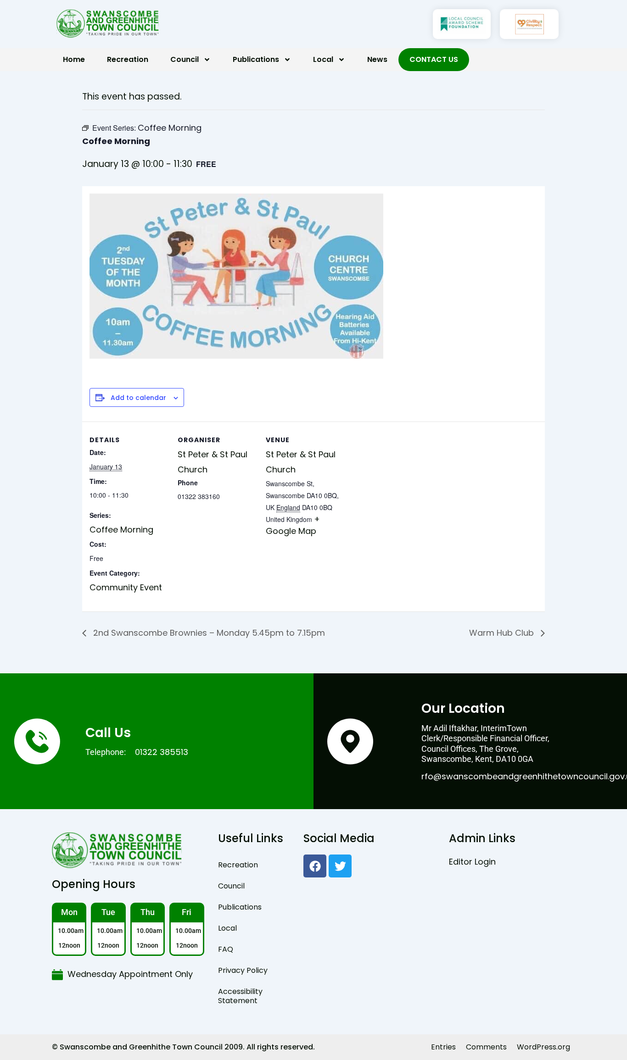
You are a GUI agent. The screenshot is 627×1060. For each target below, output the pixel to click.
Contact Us (433, 59)
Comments (486, 1047)
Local (323, 59)
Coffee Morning (121, 529)
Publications (256, 59)
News (377, 59)
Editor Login (472, 861)
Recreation (127, 59)
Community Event (126, 587)
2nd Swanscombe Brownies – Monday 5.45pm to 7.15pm (208, 632)
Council (184, 59)
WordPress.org (543, 1047)
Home (74, 59)
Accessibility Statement (240, 996)
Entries (443, 1047)
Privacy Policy (243, 970)
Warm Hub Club (502, 632)
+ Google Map (293, 525)
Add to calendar (138, 398)
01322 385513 (161, 752)
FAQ (225, 949)
